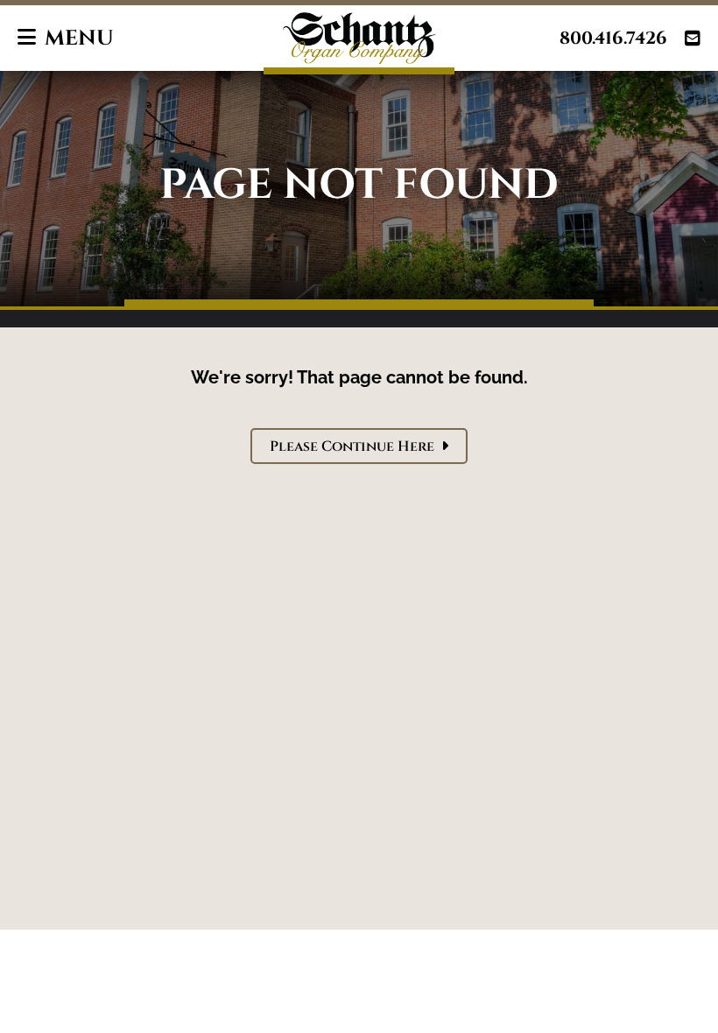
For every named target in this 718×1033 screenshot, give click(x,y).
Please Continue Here (359, 446)
